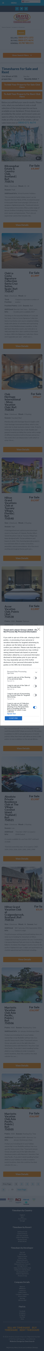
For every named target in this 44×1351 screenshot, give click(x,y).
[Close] (39, 630)
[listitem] (22, 672)
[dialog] (22, 675)
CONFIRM (13, 718)
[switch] (35, 678)
